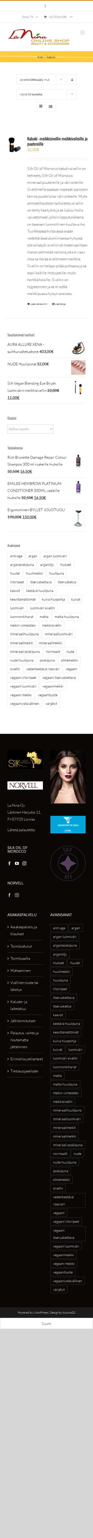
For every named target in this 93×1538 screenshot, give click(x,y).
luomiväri (17, 608)
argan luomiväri (55, 556)
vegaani (71, 669)
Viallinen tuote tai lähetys (24, 986)
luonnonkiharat (21, 616)
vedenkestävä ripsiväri (43, 669)
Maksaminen (20, 970)
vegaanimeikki (52, 686)
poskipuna (47, 660)
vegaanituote (48, 695)
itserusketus (67, 582)
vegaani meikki (21, 695)
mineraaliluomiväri (58, 634)
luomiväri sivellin (42, 608)
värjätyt (51, 703)
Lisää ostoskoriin (38, 304)
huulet (15, 573)
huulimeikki (34, 573)
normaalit (53, 651)
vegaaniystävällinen (24, 703)
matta (44, 616)
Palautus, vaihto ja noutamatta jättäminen (24, 1040)
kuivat (75, 599)
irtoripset (17, 582)
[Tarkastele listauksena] (51, 106)
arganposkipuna (22, 564)
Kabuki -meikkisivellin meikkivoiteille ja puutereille (57, 141)
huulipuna (56, 573)
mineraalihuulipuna (24, 634)
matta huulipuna (67, 616)
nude (70, 651)
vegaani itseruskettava (59, 677)
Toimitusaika (20, 958)
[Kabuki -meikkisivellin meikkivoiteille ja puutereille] (14, 144)
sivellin (15, 669)
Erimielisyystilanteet (25, 1059)
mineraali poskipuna (25, 651)
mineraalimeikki (50, 643)
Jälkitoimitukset (22, 1020)
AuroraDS (69, 1312)
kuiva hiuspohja (53, 599)
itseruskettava (41, 582)
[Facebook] (9, 863)
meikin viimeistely (23, 625)
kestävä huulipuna (39, 590)
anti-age (16, 556)
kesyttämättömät (23, 599)
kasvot (15, 590)
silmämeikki (69, 660)
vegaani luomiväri (23, 686)
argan (33, 556)
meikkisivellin (52, 625)
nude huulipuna (21, 660)
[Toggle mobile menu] (83, 32)
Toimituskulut (21, 946)
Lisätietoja (60, 304)
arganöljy (47, 564)
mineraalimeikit (21, 643)
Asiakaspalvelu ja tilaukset (23, 930)
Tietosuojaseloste (24, 1071)
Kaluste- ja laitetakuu (18, 1005)
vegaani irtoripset (23, 677)
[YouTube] (17, 863)
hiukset (65, 564)
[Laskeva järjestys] (72, 80)
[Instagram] (24, 863)
